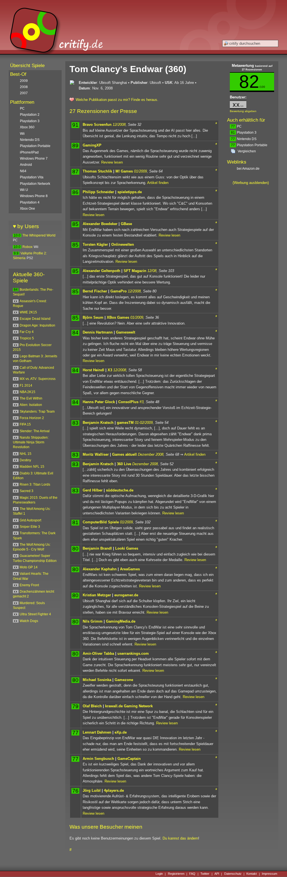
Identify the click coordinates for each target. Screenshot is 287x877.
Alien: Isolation (31, 404)
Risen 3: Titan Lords (35, 484)
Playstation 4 (30, 202)
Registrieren (176, 874)
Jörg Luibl (92, 790)
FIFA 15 (25, 424)
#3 (142, 402)
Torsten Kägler (95, 244)
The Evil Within (31, 398)
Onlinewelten (122, 244)
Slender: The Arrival (35, 431)
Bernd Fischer (95, 291)
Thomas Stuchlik (97, 171)
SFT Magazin (135, 271)
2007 (24, 93)
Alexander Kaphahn (100, 569)
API (216, 874)
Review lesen (112, 162)
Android (26, 165)
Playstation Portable (249, 145)
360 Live (124, 464)
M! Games (124, 171)
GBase (126, 224)
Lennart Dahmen (97, 732)
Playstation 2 (30, 115)
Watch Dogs (29, 621)
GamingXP (92, 145)
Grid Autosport (30, 520)
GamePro (118, 291)
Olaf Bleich (92, 706)
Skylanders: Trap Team (37, 411)
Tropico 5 (27, 338)
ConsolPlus (128, 402)
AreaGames (130, 569)
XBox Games (118, 317)
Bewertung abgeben (243, 111)
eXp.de (121, 732)
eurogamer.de (126, 595)
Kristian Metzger (97, 595)
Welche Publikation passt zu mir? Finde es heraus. (117, 100)
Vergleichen (247, 151)
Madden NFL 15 (32, 466)
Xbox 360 (27, 127)
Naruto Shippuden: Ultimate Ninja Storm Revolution (30, 442)
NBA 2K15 (27, 392)
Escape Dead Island (35, 318)
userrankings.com (133, 653)
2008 (24, 87)
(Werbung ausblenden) (251, 183)
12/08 (151, 271)
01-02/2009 (144, 422)
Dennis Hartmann (98, 332)
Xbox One (27, 209)
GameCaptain (129, 759)
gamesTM (125, 422)
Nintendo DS (243, 139)
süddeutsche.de (119, 490)
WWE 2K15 (28, 312)
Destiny (25, 460)
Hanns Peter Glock (99, 402)
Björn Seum (93, 317)
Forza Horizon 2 (32, 418)
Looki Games (126, 548)
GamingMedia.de (120, 621)
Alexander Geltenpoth (101, 271)
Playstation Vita (31, 177)
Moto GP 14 (29, 567)
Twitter (204, 874)
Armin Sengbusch (98, 759)
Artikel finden (157, 183)
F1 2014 (26, 385)
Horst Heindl (93, 370)
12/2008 (119, 124)
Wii (22, 134)
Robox (27, 247)
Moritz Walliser (96, 454)
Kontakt (251, 874)
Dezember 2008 (150, 454)
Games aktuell (124, 454)
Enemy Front (29, 585)
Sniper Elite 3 (30, 526)
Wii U (24, 190)
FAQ (192, 874)
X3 (110, 370)
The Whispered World (38, 235)
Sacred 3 (26, 491)
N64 (23, 171)
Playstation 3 (243, 132)
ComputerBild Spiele (101, 522)
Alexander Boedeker (100, 224)
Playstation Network (35, 184)
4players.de (114, 790)
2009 (24, 81)
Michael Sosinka (97, 680)
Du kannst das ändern (180, 838)
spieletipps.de (129, 192)
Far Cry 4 (27, 332)
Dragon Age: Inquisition (37, 325)
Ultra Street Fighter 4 (35, 614)
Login (159, 874)
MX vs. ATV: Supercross (37, 378)
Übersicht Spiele (27, 65)
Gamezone (124, 680)
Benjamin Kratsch (98, 422)
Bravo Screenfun (97, 124)
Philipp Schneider (98, 192)
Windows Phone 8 (34, 196)
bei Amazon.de (248, 169)
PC (236, 126)
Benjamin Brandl (97, 548)
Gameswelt (125, 332)
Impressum (269, 874)
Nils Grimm (93, 621)
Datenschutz (233, 874)
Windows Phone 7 (34, 158)
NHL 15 (25, 453)
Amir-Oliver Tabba (98, 653)
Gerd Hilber (93, 490)
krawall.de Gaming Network (129, 706)
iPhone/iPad (29, 152)
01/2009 (140, 171)
